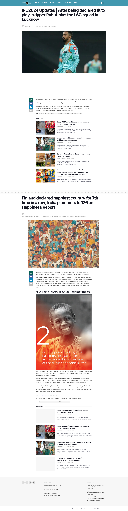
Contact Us (86, 508)
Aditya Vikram (29, 26)
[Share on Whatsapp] (31, 100)
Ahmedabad (68, 2)
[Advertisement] (64, 85)
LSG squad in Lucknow (63, 113)
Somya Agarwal (62, 158)
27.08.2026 (68, 126)
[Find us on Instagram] (30, 482)
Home (37, 2)
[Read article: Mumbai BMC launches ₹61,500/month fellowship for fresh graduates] (45, 464)
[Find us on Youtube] (33, 482)
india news (52, 401)
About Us (74, 508)
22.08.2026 (68, 176)
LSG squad (53, 113)
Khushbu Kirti (29, 214)
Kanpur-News (57, 216)
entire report (44, 395)
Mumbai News (82, 216)
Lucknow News (52, 26)
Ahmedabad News (33, 216)
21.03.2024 (38, 26)
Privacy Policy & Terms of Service (98, 508)
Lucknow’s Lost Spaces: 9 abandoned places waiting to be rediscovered (51, 495)
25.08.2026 (70, 158)
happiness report (43, 401)
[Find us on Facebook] (23, 482)
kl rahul (47, 113)
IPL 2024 (41, 113)
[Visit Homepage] (27, 3)
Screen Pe (79, 508)
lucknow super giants (76, 113)
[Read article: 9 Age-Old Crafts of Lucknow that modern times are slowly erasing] (45, 128)
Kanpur (59, 2)
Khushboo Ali (61, 126)
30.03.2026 (38, 214)
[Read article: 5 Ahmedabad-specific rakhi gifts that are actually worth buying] (45, 416)
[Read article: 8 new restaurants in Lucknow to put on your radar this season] (45, 160)
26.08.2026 (70, 462)
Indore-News (46, 216)
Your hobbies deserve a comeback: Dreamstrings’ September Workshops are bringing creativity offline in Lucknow (72, 172)
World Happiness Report (63, 401)
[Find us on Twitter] (26, 482)
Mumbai (52, 2)
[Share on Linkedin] (31, 107)
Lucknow (44, 2)
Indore (76, 2)
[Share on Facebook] (31, 103)
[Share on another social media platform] (31, 110)
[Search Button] (98, 3)
